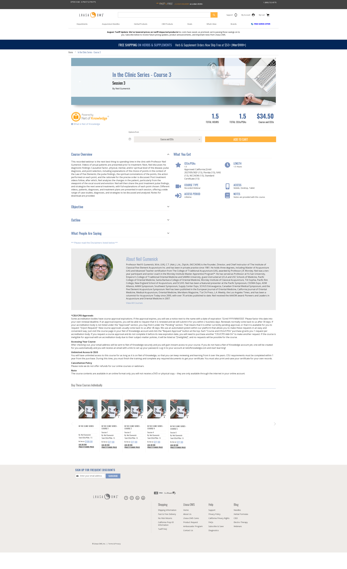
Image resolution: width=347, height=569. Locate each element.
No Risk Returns (165, 518)
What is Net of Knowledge (86, 124)
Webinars (238, 526)
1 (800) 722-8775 (270, 2)
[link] (245, 15)
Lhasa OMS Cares (191, 518)
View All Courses (134, 303)
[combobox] (168, 15)
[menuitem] (82, 24)
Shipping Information (167, 510)
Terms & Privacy (114, 544)
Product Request (190, 522)
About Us (187, 514)
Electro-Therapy (241, 522)
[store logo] (91, 15)
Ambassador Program (193, 526)
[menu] (173, 25)
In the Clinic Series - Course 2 (132, 427)
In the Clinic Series (86, 426)
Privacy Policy (214, 514)
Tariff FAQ (162, 529)
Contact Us (188, 530)
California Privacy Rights (218, 518)
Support (211, 510)
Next (275, 424)
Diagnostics (213, 530)
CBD (236, 518)
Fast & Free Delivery (167, 514)
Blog (236, 504)
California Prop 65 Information (166, 523)
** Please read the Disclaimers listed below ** (94, 242)
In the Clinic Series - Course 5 (178, 427)
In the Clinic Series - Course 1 (110, 427)
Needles (237, 510)
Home (70, 52)
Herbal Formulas (241, 514)
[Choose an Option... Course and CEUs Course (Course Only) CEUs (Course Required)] (165, 139)
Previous (72, 422)
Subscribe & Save (216, 526)
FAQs (210, 522)
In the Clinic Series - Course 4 (155, 427)
